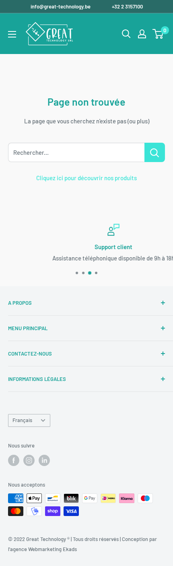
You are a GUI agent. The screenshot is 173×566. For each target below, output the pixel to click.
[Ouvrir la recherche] (126, 33)
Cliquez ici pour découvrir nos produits (86, 177)
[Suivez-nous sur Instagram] (29, 460)
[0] (158, 34)
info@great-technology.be (61, 6)
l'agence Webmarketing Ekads (42, 549)
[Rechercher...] (154, 152)
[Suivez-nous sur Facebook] (13, 460)
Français (22, 420)
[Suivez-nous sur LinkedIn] (44, 460)
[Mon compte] (142, 33)
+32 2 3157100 (127, 6)
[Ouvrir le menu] (12, 34)
